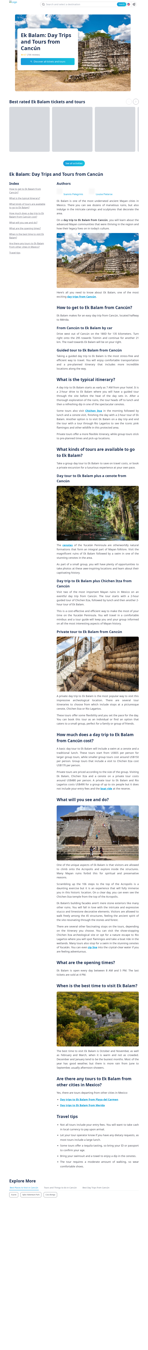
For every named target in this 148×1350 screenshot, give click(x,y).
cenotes (67, 545)
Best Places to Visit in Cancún (24, 1187)
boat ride (106, 788)
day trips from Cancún (81, 296)
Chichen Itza (93, 410)
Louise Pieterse (104, 194)
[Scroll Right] (136, 102)
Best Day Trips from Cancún (96, 1187)
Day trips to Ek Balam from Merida (82, 1105)
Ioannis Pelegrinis (73, 194)
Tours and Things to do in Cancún (60, 1187)
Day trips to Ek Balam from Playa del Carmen (89, 1099)
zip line (92, 947)
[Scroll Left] (129, 102)
